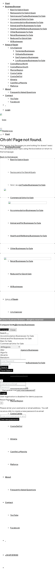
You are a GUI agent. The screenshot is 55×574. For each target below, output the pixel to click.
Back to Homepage (9, 157)
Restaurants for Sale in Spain (23, 13)
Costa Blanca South (19, 67)
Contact (9, 95)
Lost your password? (25, 390)
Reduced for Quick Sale (20, 38)
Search (4, 367)
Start (7, 3)
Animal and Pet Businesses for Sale (25, 25)
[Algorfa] (10, 352)
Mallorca (14, 86)
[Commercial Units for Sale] (19, 343)
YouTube (14, 98)
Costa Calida (16, 73)
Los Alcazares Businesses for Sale (30, 60)
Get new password (9, 419)
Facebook (15, 102)
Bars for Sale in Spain (19, 10)
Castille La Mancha (18, 83)
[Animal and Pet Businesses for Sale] (19, 338)
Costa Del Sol (16, 76)
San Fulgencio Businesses (26, 57)
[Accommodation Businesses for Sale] (19, 336)
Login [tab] (7, 375)
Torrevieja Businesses (25, 51)
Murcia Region (16, 70)
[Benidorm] (10, 357)
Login (7, 110)
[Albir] (10, 350)
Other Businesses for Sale (21, 32)
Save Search (6, 370)
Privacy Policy (15, 310)
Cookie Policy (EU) (17, 307)
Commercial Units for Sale (22, 19)
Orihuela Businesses (24, 54)
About (8, 89)
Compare (4, 330)
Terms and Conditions (19, 304)
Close (13, 330)
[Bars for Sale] (19, 341)
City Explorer (16, 48)
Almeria (13, 79)
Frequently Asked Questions (23, 92)
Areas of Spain (11, 44)
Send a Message (12, 179)
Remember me (9, 390)
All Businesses (16, 41)
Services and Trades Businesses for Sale (27, 16)
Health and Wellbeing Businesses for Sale (28, 29)
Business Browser (13, 6)
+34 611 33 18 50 (11, 555)
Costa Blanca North (19, 63)
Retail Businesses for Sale (21, 35)
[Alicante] (10, 355)
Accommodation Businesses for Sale (26, 22)
